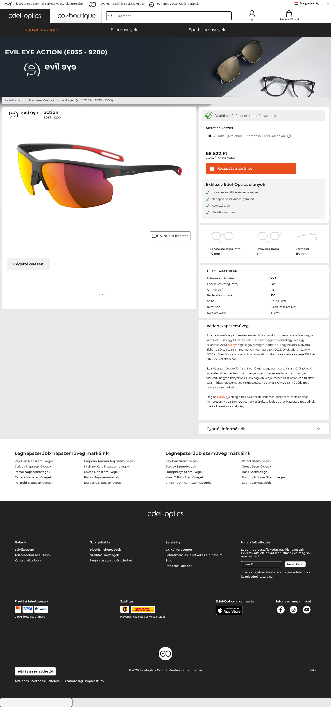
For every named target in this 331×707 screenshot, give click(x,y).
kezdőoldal (13, 100)
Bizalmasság (73, 681)
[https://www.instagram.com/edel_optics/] (293, 610)
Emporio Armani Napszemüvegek (109, 461)
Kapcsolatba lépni (28, 560)
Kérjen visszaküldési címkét (111, 560)
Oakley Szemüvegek (181, 466)
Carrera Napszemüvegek (33, 477)
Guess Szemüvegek (256, 466)
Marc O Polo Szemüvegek (185, 477)
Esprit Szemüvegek (256, 482)
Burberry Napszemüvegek (103, 482)
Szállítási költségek (104, 555)
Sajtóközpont (24, 549)
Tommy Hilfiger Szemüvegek (264, 477)
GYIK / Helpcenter (179, 549)
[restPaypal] (41, 609)
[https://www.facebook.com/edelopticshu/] (281, 610)
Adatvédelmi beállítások (33, 555)
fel (312, 670)
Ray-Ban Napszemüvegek (34, 461)
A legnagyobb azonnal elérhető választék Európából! (49, 3)
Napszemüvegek (41, 100)
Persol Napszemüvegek (32, 472)
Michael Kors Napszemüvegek (106, 466)
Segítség (173, 542)
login (252, 19)
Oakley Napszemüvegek (33, 466)
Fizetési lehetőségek (105, 549)
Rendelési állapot (179, 566)
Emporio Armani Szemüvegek (188, 482)
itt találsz (265, 576)
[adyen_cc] (18, 609)
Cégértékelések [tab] (28, 264)
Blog (169, 560)
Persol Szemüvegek (256, 461)
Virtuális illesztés (174, 236)
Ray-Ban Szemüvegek (182, 461)
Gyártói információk (225, 428)
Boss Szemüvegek (255, 472)
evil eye (67, 100)
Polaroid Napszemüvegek (34, 482)
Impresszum (94, 681)
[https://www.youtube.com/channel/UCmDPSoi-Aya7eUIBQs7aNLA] (307, 610)
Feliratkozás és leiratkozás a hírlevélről (194, 555)
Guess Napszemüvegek (102, 472)
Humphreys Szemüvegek (185, 472)
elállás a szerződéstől (35, 671)
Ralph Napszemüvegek (101, 477)
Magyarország (309, 3)
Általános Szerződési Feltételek (38, 681)
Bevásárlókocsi (289, 19)
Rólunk (20, 542)
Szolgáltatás (100, 542)
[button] (25, 16)
